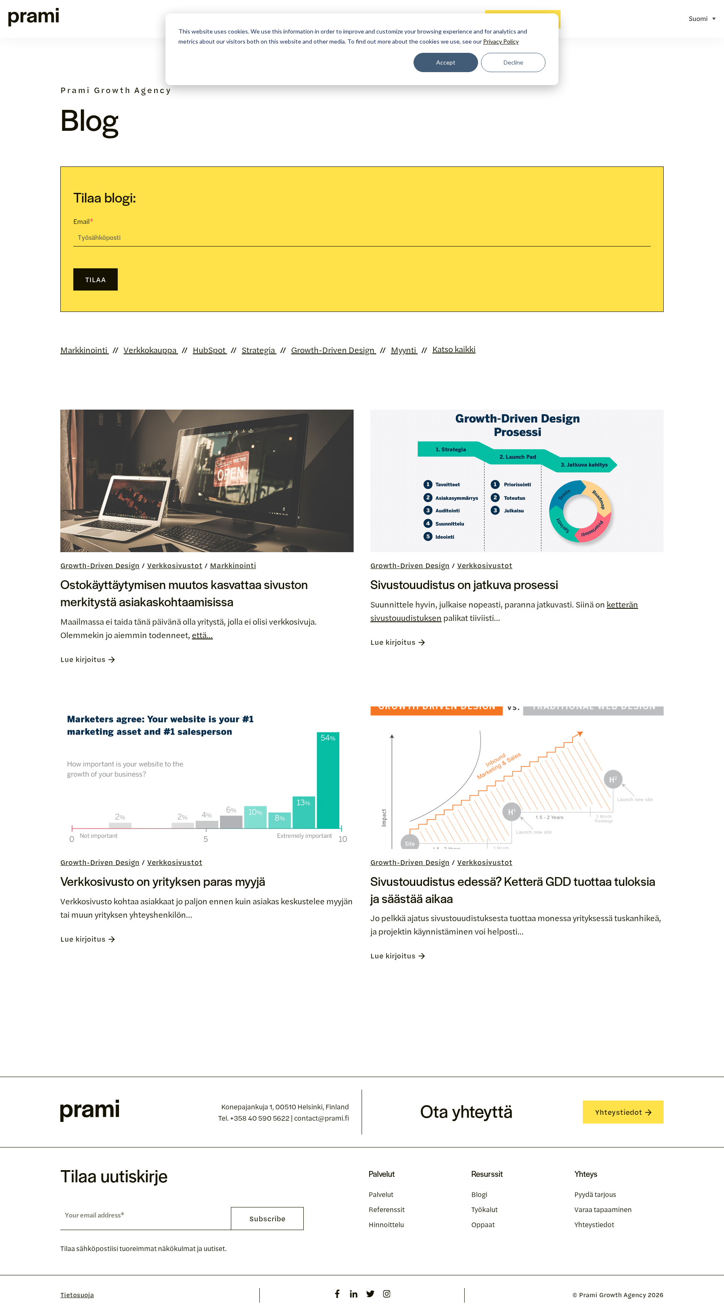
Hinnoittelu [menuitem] (386, 1224)
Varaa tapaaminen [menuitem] (603, 1209)
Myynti (404, 349)
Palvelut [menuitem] (381, 1194)
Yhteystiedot (618, 1112)
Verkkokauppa (151, 349)
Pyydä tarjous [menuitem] (595, 1194)
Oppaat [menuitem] (483, 1224)
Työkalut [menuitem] (484, 1209)
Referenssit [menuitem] (387, 1209)
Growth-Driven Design (333, 349)
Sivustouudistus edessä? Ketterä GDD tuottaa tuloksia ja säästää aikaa (512, 889)
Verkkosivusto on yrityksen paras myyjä (162, 881)
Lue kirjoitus (83, 659)
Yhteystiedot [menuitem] (594, 1224)
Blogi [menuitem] (479, 1194)
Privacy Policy (501, 41)
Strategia (259, 349)
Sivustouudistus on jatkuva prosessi (464, 584)
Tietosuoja (77, 1294)
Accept (445, 62)
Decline (513, 62)
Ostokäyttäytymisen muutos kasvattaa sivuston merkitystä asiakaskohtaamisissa (184, 592)
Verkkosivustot (174, 565)
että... (202, 634)
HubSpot (210, 349)
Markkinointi (84, 349)
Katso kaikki (454, 349)
